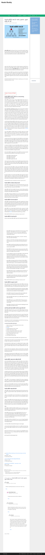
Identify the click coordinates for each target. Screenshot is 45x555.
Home (9, 15)
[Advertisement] (33, 8)
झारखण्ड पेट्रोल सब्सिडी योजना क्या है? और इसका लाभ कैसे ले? (12, 473)
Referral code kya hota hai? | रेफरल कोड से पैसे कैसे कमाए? (12, 472)
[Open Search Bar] (36, 16)
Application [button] (24, 15)
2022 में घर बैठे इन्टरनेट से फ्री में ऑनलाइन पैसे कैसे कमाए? (12, 458)
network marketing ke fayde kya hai (18, 470)
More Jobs (33, 15)
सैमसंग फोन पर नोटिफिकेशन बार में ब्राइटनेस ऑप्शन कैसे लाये (35, 20)
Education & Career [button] (13, 15)
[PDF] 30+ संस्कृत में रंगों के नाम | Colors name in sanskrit (35, 31)
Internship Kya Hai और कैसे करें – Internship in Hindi (13, 463)
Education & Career (8, 469)
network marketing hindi (8, 470)
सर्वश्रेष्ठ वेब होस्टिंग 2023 (34, 28)
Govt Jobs (29, 15)
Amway (8, 327)
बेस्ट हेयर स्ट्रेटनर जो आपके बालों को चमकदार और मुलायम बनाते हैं (35, 26)
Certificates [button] (19, 15)
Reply (8, 498)
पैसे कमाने (10, 211)
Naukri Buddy (6, 2)
